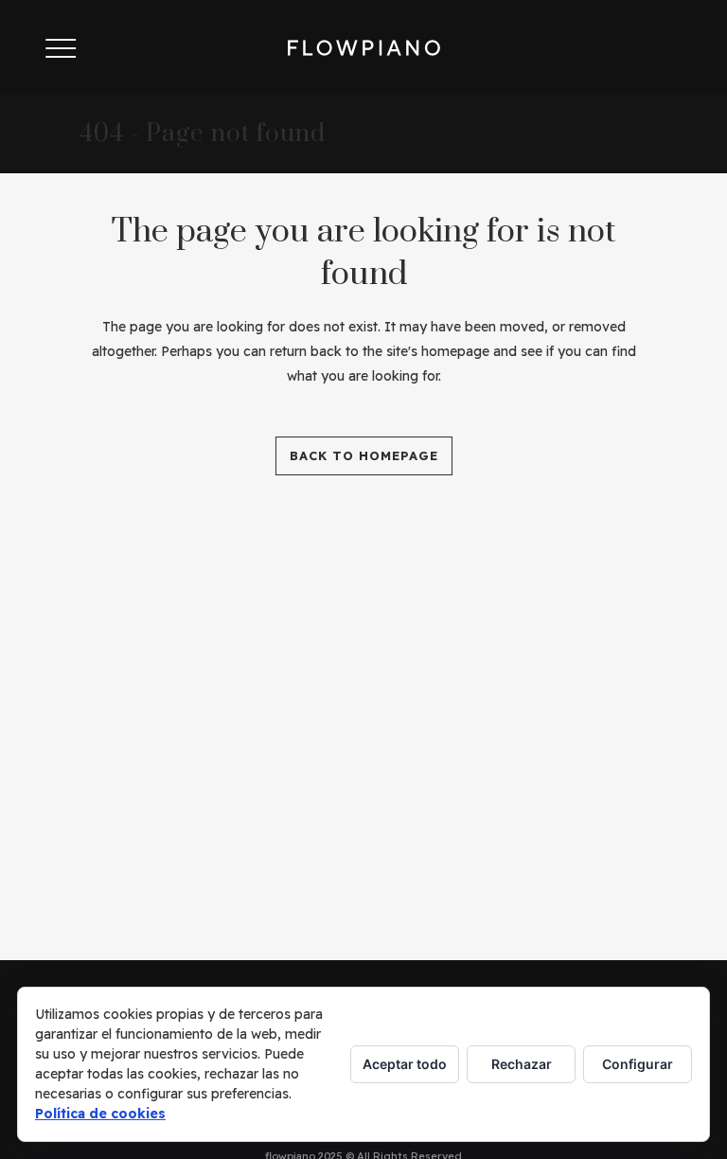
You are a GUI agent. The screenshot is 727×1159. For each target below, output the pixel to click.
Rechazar (521, 1064)
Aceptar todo (405, 1064)
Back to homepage (364, 455)
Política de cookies (100, 1113)
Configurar (637, 1064)
